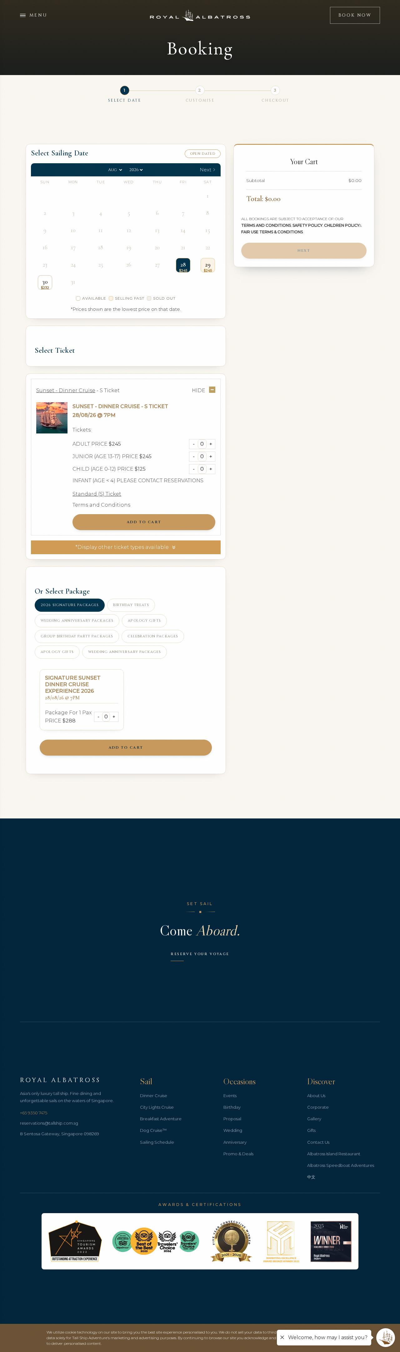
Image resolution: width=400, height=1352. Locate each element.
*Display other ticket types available (122, 547)
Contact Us (318, 1142)
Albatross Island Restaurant (333, 1153)
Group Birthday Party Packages (77, 636)
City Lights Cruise (157, 1107)
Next (304, 250)
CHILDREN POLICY (341, 225)
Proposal (232, 1118)
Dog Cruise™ (153, 1130)
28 (183, 264)
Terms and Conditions (101, 505)
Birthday (232, 1107)
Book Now (355, 15)
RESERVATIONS (183, 481)
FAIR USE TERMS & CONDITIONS (272, 232)
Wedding (232, 1130)
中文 (311, 1176)
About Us (316, 1095)
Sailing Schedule (157, 1142)
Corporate (318, 1107)
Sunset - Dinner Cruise (106, 406)
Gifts (311, 1130)
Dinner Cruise (153, 1095)
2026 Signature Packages (70, 605)
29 (208, 264)
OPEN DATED (202, 153)
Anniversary (235, 1142)
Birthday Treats (131, 605)
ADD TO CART (144, 521)
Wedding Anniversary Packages (77, 620)
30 (45, 281)
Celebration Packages (153, 636)
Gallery (314, 1118)
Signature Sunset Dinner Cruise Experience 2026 (73, 684)
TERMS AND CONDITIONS (266, 225)
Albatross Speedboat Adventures (340, 1165)
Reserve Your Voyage (200, 954)
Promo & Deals (238, 1153)
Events (230, 1095)
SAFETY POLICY (307, 225)
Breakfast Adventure (161, 1118)
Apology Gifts (144, 620)
